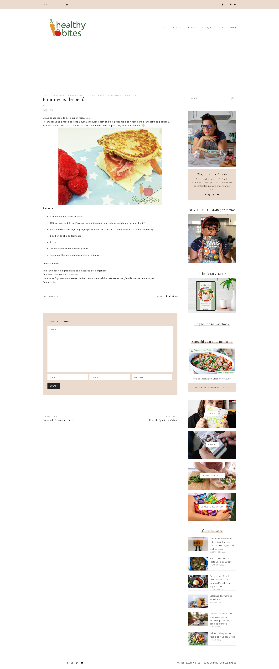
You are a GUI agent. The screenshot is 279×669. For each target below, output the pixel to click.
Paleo (82, 95)
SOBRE (233, 27)
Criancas (72, 95)
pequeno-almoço (96, 95)
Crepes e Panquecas (54, 95)
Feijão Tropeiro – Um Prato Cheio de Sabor (220, 560)
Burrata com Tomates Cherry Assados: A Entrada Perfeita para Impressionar (220, 581)
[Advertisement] (139, 69)
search (46, 5)
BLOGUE (192, 27)
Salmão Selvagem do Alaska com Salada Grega (222, 635)
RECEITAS (176, 27)
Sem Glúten (114, 95)
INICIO (162, 27)
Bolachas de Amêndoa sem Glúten (221, 597)
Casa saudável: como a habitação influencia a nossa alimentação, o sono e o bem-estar (223, 543)
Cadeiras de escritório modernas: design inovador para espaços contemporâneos (221, 618)
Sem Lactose (129, 95)
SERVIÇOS (207, 27)
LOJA (220, 27)
